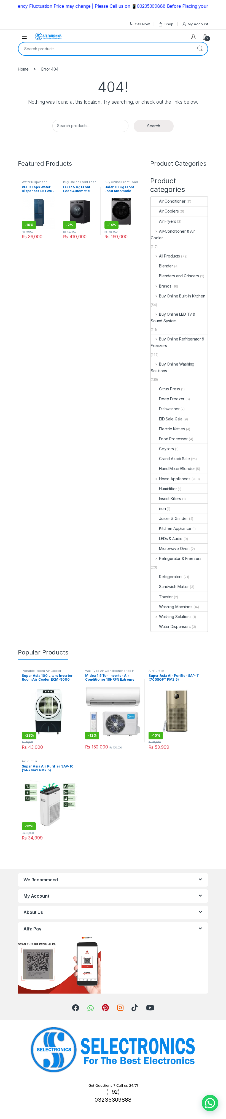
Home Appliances (174, 478)
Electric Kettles (172, 428)
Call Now (142, 24)
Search (200, 48)
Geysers (166, 448)
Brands (165, 286)
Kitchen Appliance (175, 528)
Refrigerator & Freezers (180, 558)
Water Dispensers (175, 626)
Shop (169, 24)
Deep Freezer (171, 398)
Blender (166, 266)
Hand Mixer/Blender (177, 468)
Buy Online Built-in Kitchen (182, 296)
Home (23, 69)
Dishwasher (169, 408)
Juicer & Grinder (173, 518)
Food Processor (173, 438)
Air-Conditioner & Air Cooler (173, 234)
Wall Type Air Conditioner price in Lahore (109, 672)
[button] (210, 1103)
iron (162, 508)
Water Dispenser (34, 182)
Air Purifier (156, 671)
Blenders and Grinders (179, 275)
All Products (169, 256)
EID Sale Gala (170, 419)
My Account (198, 24)
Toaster (166, 596)
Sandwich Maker (174, 586)
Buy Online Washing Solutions (172, 367)
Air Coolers (169, 211)
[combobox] (105, 48)
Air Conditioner (172, 201)
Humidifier (168, 488)
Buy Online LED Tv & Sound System (173, 317)
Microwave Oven (174, 548)
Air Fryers (167, 221)
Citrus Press (169, 389)
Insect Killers (170, 498)
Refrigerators (170, 576)
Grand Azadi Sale (174, 458)
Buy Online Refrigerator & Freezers (177, 342)
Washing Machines (175, 606)
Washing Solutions (175, 616)
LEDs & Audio (170, 538)
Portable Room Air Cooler (41, 671)
